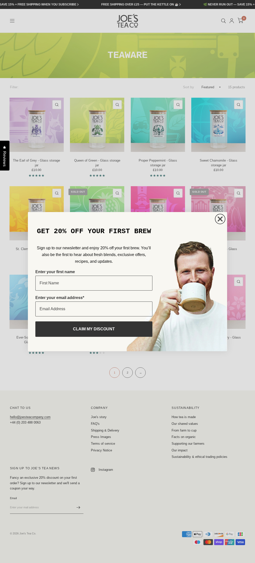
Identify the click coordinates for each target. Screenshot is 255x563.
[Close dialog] (220, 219)
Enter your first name (55, 272)
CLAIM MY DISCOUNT (94, 329)
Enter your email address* (59, 298)
